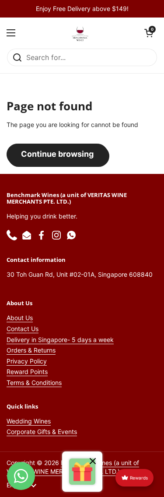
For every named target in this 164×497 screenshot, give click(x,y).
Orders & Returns (31, 350)
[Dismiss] (93, 462)
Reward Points (27, 371)
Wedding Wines (29, 421)
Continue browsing (57, 154)
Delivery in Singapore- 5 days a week (60, 339)
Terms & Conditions (34, 382)
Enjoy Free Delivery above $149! (82, 8)
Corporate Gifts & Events (42, 431)
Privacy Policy (27, 361)
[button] (148, 33)
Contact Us (22, 328)
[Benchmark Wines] (80, 33)
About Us (20, 317)
